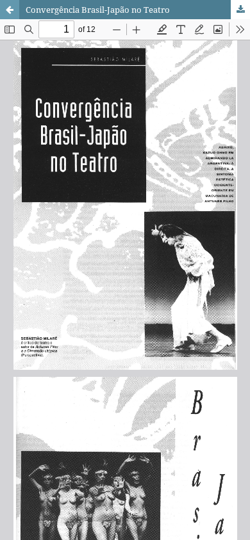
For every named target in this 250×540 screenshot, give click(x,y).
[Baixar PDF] (240, 9)
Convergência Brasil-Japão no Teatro (98, 9)
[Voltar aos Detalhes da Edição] (9, 9)
